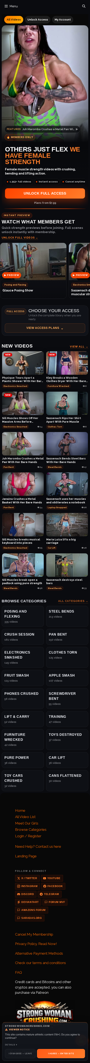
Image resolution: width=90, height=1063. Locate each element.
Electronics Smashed (15, 386)
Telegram (51, 894)
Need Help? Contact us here (38, 846)
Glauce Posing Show (18, 290)
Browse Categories (30, 829)
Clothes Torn (55, 427)
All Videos (14, 19)
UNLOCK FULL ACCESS (45, 193)
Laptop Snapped (57, 507)
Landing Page (26, 856)
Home (20, 810)
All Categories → (73, 601)
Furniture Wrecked (58, 386)
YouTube (53, 878)
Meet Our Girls (26, 823)
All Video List (25, 817)
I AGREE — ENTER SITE (61, 1053)
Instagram (29, 886)
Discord (27, 894)
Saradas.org (31, 918)
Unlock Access (37, 19)
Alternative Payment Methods (39, 953)
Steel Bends (55, 467)
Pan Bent (9, 467)
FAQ (18, 972)
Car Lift (51, 548)
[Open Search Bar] (84, 5)
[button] (45, 321)
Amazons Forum (33, 910)
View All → (79, 346)
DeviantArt (30, 902)
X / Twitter (29, 878)
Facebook (55, 886)
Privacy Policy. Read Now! (36, 944)
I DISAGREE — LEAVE (20, 1053)
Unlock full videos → (20, 237)
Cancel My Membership (34, 934)
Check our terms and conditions (40, 963)
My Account (63, 19)
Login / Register (28, 836)
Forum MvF (57, 902)
